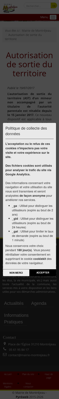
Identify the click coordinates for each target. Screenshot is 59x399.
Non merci (16, 272)
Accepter (42, 272)
